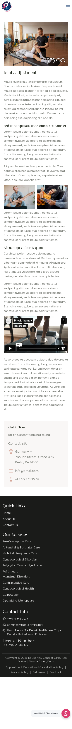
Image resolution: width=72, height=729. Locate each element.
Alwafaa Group (37, 661)
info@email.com (27, 471)
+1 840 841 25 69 (27, 479)
